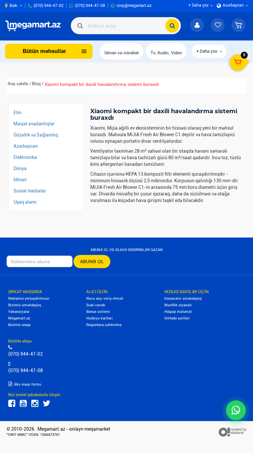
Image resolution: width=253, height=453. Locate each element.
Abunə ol (92, 261)
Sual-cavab (95, 305)
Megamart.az (19, 318)
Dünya (20, 168)
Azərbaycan (26, 146)
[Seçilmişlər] (217, 25)
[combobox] (126, 25)
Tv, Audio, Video (166, 52)
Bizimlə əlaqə (19, 325)
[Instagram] (34, 403)
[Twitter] (46, 403)
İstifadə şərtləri (177, 318)
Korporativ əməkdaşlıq (183, 298)
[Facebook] (11, 403)
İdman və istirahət (121, 52)
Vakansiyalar (19, 312)
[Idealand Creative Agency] (232, 432)
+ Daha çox (206, 51)
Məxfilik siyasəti (178, 305)
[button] (238, 25)
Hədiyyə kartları (99, 318)
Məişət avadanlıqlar (34, 123)
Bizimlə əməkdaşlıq (24, 305)
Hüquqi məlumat (178, 312)
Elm (17, 112)
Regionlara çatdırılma (104, 325)
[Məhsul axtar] (172, 26)
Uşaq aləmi (25, 202)
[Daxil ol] (197, 25)
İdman (20, 179)
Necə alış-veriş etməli (104, 298)
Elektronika (25, 157)
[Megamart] (34, 25)
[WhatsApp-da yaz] (236, 410)
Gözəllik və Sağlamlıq (36, 135)
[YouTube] (23, 403)
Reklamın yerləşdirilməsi (28, 298)
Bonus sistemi (98, 312)
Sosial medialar (30, 190)
